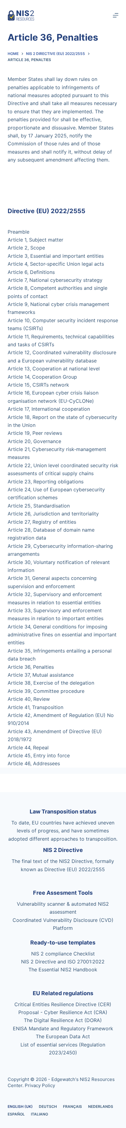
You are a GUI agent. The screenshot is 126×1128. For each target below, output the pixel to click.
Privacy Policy (40, 1085)
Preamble (18, 232)
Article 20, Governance (34, 441)
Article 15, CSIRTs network (38, 385)
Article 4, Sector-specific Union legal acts (56, 264)
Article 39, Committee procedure (46, 691)
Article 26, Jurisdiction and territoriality (53, 514)
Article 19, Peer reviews (35, 433)
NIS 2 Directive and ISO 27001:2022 (63, 962)
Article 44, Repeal (28, 747)
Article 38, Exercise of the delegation (51, 683)
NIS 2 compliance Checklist (63, 954)
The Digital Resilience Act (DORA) (63, 1020)
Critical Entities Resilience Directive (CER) (62, 1004)
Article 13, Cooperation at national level (54, 369)
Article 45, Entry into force (39, 755)
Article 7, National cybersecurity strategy (55, 280)
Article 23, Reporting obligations (45, 481)
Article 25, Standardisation (39, 506)
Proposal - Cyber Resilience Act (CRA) (62, 1012)
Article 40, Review (29, 699)
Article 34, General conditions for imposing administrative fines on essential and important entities (62, 635)
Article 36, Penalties (31, 667)
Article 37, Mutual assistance (41, 675)
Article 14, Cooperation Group (42, 377)
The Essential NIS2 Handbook (62, 969)
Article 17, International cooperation (49, 409)
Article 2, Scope (26, 248)
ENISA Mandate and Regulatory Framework (63, 1028)
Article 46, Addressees (34, 763)
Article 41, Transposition (35, 707)
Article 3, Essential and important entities (56, 256)
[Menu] (115, 15)
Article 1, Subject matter (35, 240)
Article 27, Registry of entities (42, 522)
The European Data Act (63, 1036)
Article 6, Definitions (31, 272)
